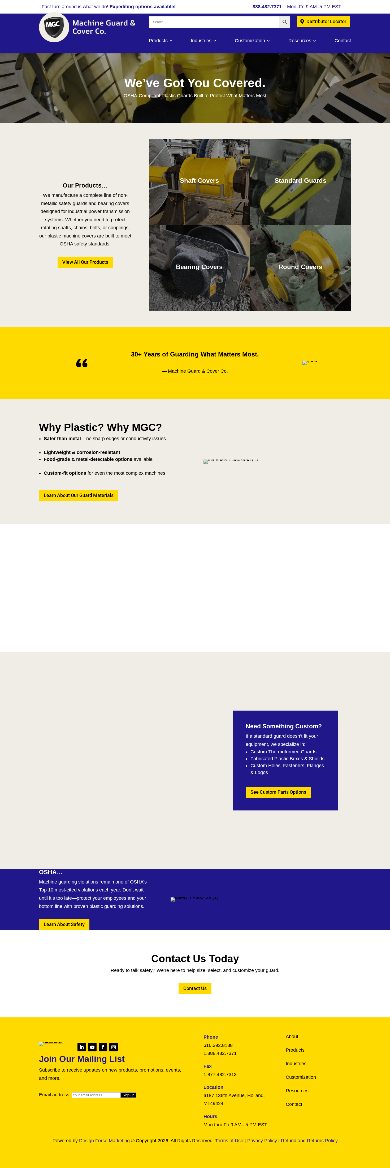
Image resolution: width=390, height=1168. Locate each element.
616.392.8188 (218, 1045)
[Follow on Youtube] (92, 1047)
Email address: (55, 1094)
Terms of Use (229, 1140)
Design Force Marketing (104, 1140)
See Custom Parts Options (278, 792)
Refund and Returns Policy (309, 1140)
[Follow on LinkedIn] (81, 1047)
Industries (201, 40)
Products (158, 40)
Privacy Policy (262, 1140)
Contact (343, 40)
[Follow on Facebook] (103, 1047)
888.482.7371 (267, 6)
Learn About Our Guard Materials (79, 495)
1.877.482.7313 (220, 1074)
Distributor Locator (326, 21)
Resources (299, 40)
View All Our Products (85, 262)
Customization (250, 40)
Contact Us (195, 988)
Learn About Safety (64, 924)
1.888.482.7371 (220, 1053)
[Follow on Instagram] (113, 1047)
